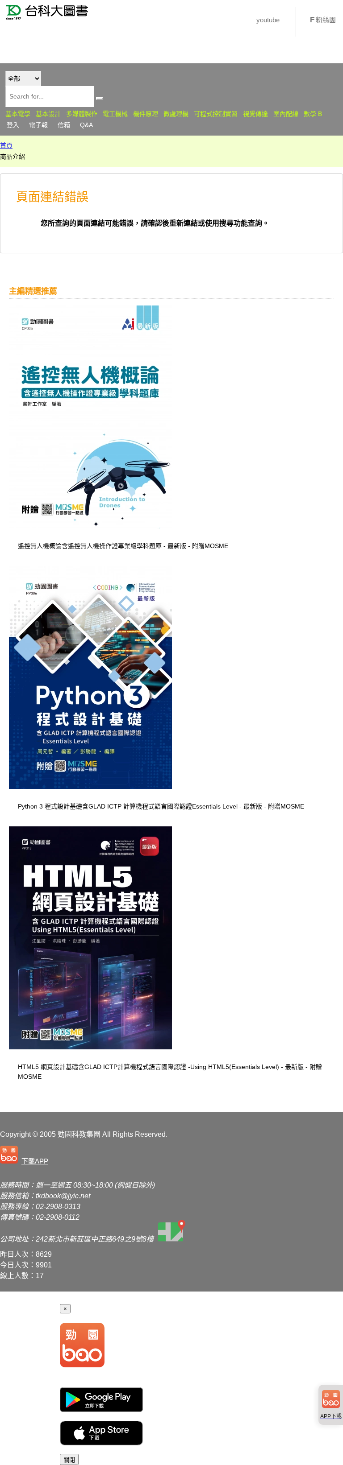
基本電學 (17, 113)
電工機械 (115, 113)
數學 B (313, 113)
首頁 (6, 145)
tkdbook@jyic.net (63, 1196)
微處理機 (175, 113)
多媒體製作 (81, 113)
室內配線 (285, 113)
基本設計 (48, 113)
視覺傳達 (255, 113)
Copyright (15, 1134)
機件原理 (145, 113)
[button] (26, 1155)
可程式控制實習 (216, 113)
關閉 (69, 1460)
